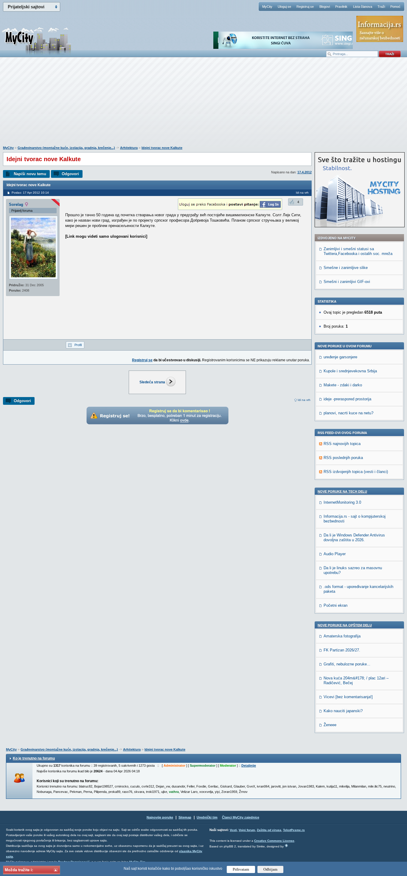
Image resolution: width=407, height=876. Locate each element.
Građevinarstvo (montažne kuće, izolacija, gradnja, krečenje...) (66, 148)
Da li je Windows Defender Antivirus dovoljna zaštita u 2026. (354, 537)
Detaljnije (248, 765)
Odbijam (270, 869)
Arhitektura (129, 148)
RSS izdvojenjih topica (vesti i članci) (356, 471)
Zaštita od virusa (269, 830)
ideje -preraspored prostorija (347, 399)
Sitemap (184, 817)
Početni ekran (335, 605)
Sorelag (16, 204)
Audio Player (335, 554)
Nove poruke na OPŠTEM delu (345, 625)
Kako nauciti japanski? (343, 711)
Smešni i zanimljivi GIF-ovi (347, 281)
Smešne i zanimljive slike (346, 267)
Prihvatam (241, 869)
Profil (78, 345)
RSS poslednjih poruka (343, 457)
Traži (381, 6)
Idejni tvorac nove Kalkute (162, 148)
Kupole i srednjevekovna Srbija (350, 371)
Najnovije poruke (160, 817)
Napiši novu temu (30, 174)
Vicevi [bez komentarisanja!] (348, 697)
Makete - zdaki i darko (343, 385)
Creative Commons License (274, 840)
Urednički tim (207, 817)
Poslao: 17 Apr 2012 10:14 (30, 192)
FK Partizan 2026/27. (342, 650)
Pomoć (395, 6)
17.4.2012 (304, 172)
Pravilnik (341, 6)
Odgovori (70, 174)
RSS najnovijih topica (342, 443)
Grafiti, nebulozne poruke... (347, 664)
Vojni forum (247, 830)
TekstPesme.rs (294, 830)
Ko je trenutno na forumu (34, 758)
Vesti (233, 830)
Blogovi (324, 6)
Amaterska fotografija (342, 636)
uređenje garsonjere (340, 357)
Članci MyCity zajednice (240, 817)
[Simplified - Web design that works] (286, 845)
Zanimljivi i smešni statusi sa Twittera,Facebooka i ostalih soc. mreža (358, 251)
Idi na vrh (304, 400)
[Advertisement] (203, 104)
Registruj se (305, 6)
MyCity (267, 6)
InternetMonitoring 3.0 (342, 502)
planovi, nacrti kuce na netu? (348, 413)
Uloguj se (284, 6)
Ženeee (330, 725)
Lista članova (362, 6)
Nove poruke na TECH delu (342, 491)
